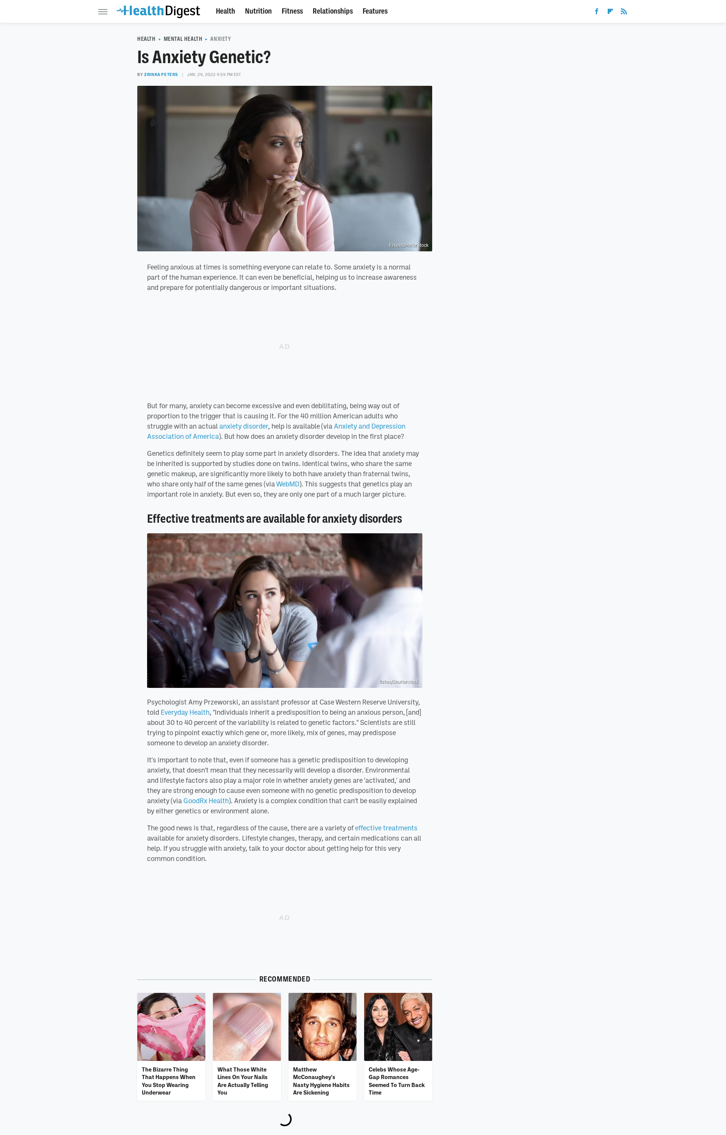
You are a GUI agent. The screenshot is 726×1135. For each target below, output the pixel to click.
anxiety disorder (243, 426)
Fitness (292, 11)
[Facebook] (596, 13)
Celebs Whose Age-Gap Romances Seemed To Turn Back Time (397, 1080)
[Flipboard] (610, 13)
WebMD (287, 484)
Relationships (333, 11)
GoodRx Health (206, 800)
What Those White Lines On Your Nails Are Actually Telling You (242, 1080)
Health (225, 11)
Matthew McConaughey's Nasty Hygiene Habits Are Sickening (321, 1080)
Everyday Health (185, 712)
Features (375, 11)
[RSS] (624, 13)
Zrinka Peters (161, 74)
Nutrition (258, 11)
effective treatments (386, 828)
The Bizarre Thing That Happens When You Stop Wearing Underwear (168, 1080)
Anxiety (220, 39)
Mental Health (183, 39)
